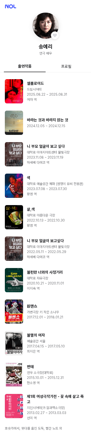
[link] (45, 91)
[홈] (10, 6)
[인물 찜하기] (55, 35)
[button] (46, 26)
